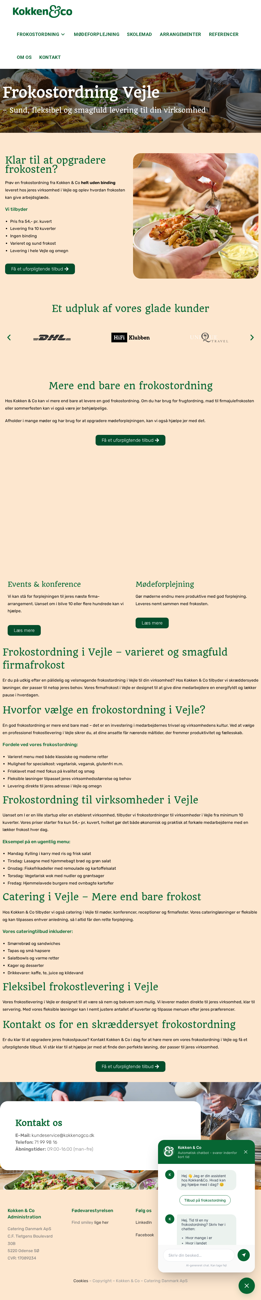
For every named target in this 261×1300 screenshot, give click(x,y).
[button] (9, 337)
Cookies (80, 1280)
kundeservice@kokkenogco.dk (63, 1135)
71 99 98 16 (45, 1142)
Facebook (145, 1234)
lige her (101, 1222)
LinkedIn (144, 1222)
